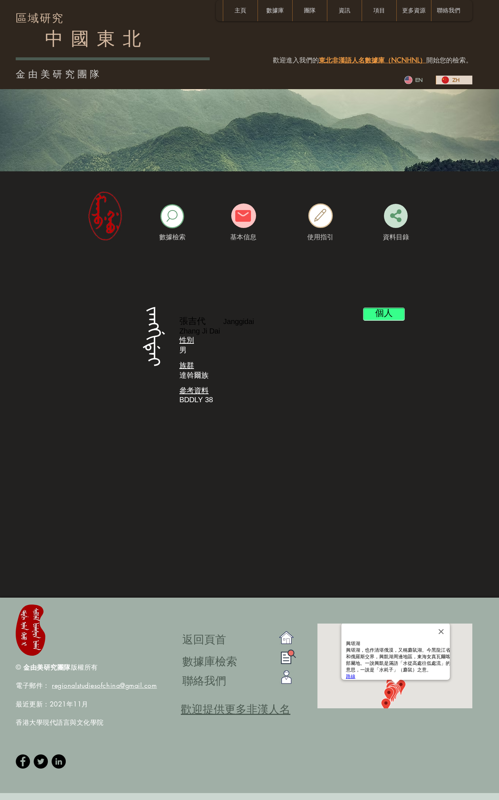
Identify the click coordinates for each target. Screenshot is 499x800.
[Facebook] (23, 761)
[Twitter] (41, 761)
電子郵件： (86, 685)
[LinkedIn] (59, 761)
